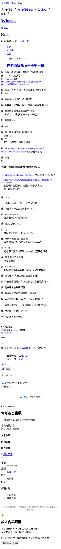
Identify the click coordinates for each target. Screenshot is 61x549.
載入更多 (6, 369)
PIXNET (13, 507)
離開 (16, 543)
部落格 (10, 50)
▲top (3, 364)
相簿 (9, 47)
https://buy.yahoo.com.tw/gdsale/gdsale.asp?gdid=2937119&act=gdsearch (21, 83)
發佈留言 (6, 387)
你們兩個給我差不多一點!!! (27, 65)
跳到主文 (5, 28)
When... (8, 20)
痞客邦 (25, 348)
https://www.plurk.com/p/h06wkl (19, 175)
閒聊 (21, 359)
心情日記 (24, 41)
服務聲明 (30, 510)
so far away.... (7, 333)
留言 (31, 348)
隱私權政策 (50, 507)
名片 (9, 53)
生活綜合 (23, 355)
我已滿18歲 (7, 543)
